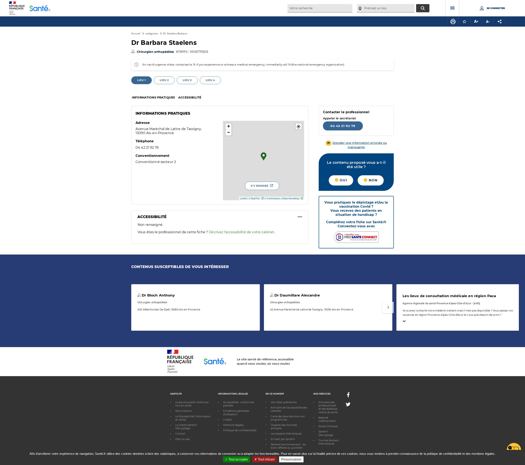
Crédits (227, 419)
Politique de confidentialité (239, 430)
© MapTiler (254, 198)
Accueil (135, 33)
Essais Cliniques (328, 426)
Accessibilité (189, 97)
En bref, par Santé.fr (283, 439)
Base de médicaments (327, 419)
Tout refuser (266, 459)
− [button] (228, 132)
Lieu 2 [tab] (164, 80)
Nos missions (183, 410)
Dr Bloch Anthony (158, 295)
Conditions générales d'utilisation (236, 412)
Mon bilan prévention (284, 402)
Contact (180, 433)
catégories (151, 33)
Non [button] (372, 180)
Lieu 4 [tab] (210, 80)
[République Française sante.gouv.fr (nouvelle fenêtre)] (180, 372)
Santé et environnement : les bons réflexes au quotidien (288, 446)
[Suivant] (388, 307)
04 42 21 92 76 (342, 126)
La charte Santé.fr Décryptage (186, 426)
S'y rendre (259, 185)
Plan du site (182, 439)
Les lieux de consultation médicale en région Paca (449, 296)
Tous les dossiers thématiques (328, 442)
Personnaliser (291, 459)
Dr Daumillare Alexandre (296, 295)
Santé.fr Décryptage (325, 433)
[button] (299, 126)
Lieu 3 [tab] (187, 80)
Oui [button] (342, 180)
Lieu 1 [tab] (141, 80)
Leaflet (243, 198)
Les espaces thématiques (286, 433)
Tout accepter (238, 459)
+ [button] (228, 126)
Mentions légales (233, 425)
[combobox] (320, 8)
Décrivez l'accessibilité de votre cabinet (241, 232)
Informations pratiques (153, 97)
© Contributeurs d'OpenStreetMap (281, 198)
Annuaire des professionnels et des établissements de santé (328, 407)
